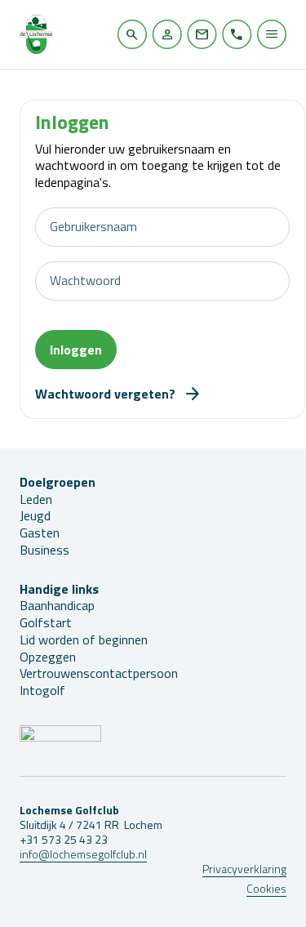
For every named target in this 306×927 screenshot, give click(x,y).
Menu (271, 34)
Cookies (266, 888)
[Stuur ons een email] (202, 34)
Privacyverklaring (244, 868)
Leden (36, 499)
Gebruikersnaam (93, 227)
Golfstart (46, 622)
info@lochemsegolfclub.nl (83, 853)
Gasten (40, 532)
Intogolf (42, 690)
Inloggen (76, 349)
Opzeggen (48, 656)
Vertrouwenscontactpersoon (99, 673)
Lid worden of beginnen (84, 639)
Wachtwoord (85, 281)
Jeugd (35, 515)
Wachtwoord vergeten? (105, 393)
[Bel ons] (236, 34)
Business (44, 549)
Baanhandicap (57, 605)
